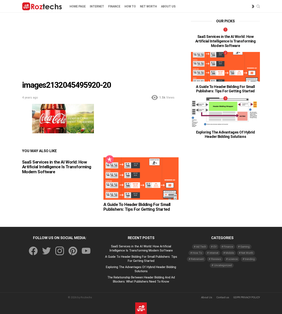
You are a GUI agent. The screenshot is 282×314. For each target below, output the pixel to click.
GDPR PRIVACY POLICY (246, 297)
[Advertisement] (100, 50)
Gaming (245, 246)
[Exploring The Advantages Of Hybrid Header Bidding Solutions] (225, 112)
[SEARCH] (258, 6)
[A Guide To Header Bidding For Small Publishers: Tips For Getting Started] (141, 178)
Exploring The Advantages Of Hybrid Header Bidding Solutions (225, 134)
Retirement (197, 259)
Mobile (230, 252)
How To (130, 6)
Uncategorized (223, 265)
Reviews (216, 259)
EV (215, 246)
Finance (114, 6)
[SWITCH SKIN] (253, 6)
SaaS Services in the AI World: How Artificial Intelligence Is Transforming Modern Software (56, 167)
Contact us (222, 297)
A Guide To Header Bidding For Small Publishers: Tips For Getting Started (137, 207)
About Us (206, 297)
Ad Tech (201, 246)
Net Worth (148, 6)
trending (250, 259)
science (233, 259)
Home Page (78, 6)
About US (168, 6)
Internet (97, 6)
